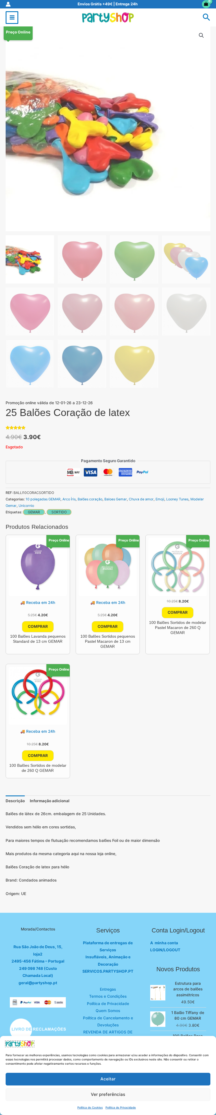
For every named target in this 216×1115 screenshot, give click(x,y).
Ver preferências (108, 1094)
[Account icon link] (8, 4)
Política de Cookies (90, 1107)
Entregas (108, 989)
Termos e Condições (108, 996)
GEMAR (34, 512)
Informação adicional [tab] (49, 801)
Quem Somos (108, 1010)
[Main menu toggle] (12, 17)
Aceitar (108, 1079)
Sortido (59, 512)
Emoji (160, 499)
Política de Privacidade (120, 1107)
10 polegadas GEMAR (43, 499)
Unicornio (26, 505)
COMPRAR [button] (38, 626)
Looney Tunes (177, 499)
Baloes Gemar (115, 499)
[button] (206, 17)
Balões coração (90, 499)
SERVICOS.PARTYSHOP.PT (107, 971)
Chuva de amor (141, 499)
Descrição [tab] (15, 801)
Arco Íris (69, 499)
